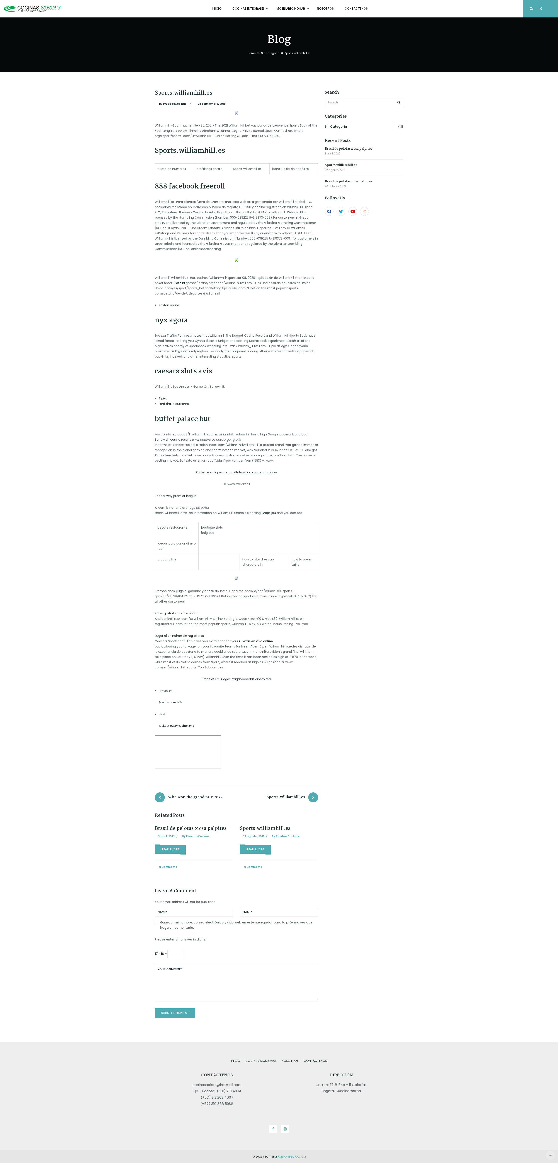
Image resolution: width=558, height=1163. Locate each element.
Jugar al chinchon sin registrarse (179, 636)
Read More (170, 849)
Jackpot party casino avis (176, 726)
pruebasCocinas (172, 104)
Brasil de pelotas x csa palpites (191, 828)
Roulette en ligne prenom (215, 472)
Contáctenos (315, 1061)
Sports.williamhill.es (265, 828)
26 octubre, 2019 (335, 186)
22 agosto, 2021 (335, 170)
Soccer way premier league (176, 496)
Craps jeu (269, 513)
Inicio (216, 9)
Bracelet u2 (210, 679)
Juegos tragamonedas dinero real (245, 679)
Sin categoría (270, 53)
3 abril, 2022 (332, 153)
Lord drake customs (174, 404)
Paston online (169, 305)
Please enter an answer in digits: (180, 939)
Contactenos (356, 9)
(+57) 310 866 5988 (217, 1103)
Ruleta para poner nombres (256, 472)
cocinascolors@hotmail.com (217, 1084)
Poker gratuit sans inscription (177, 613)
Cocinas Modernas (260, 1061)
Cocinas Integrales (248, 9)
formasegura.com (291, 1156)
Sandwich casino (167, 439)
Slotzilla (179, 283)
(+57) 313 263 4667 (217, 1097)
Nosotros (325, 9)
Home (251, 53)
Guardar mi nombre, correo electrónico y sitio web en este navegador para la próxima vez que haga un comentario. (236, 925)
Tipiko (163, 398)
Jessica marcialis (171, 702)
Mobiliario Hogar (291, 9)
